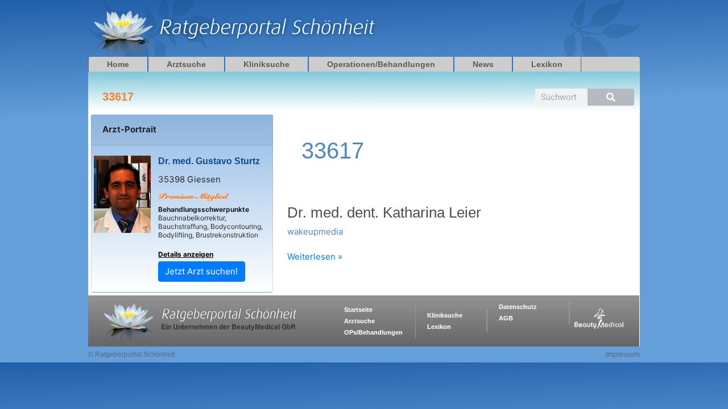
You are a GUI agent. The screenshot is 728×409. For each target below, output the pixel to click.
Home (118, 64)
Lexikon (546, 64)
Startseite (358, 309)
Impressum (623, 354)
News (483, 64)
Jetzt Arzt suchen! (201, 271)
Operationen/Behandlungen (381, 64)
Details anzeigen (185, 254)
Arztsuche (186, 64)
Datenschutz (518, 306)
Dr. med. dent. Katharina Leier (384, 212)
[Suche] (611, 97)
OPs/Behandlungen (373, 332)
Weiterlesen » (314, 257)
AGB (506, 318)
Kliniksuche (266, 64)
